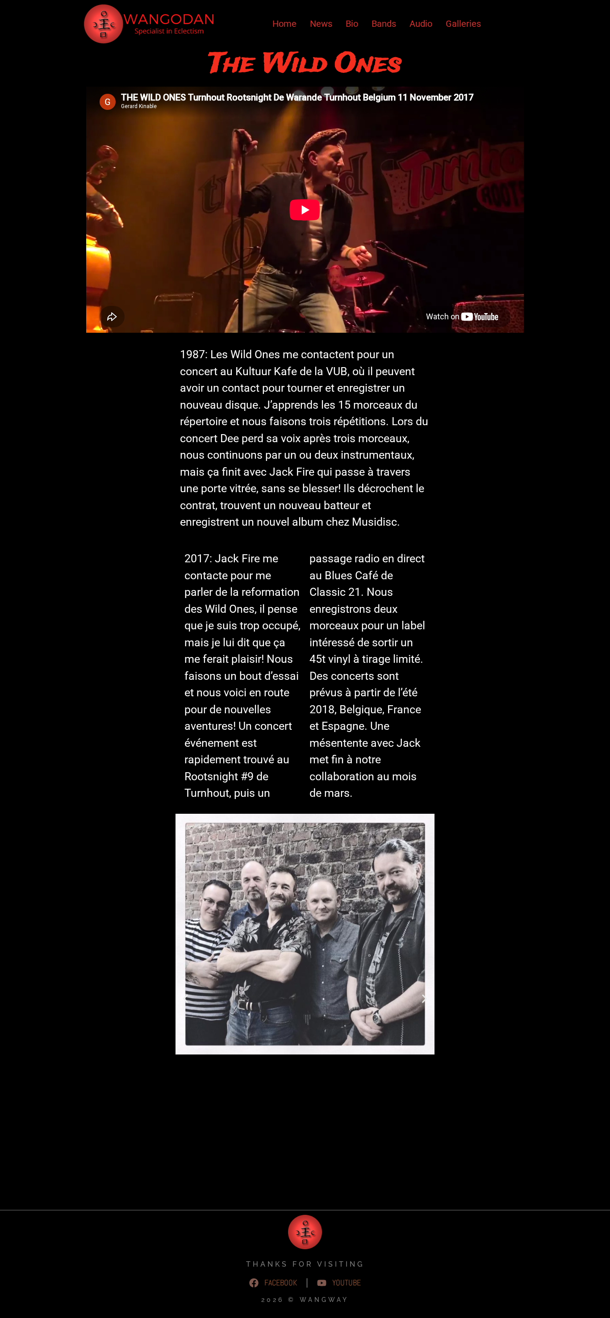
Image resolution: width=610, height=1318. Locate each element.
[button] (185, 998)
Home (284, 23)
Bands (384, 23)
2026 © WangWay (305, 1299)
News (321, 23)
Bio (352, 23)
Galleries (463, 23)
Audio (420, 23)
